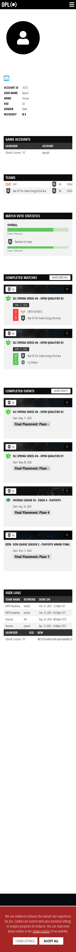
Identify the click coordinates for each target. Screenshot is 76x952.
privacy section (41, 931)
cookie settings (25, 941)
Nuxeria (9, 619)
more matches (60, 277)
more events (61, 391)
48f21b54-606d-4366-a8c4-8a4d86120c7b (56, 639)
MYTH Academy (13, 606)
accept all (51, 941)
